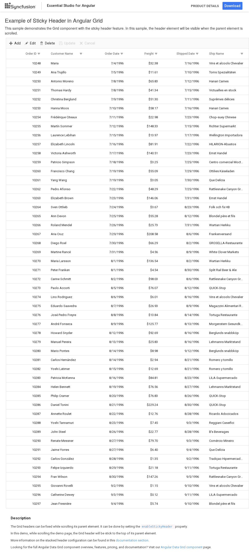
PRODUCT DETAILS (205, 6)
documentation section (132, 540)
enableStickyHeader (158, 526)
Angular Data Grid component (182, 547)
